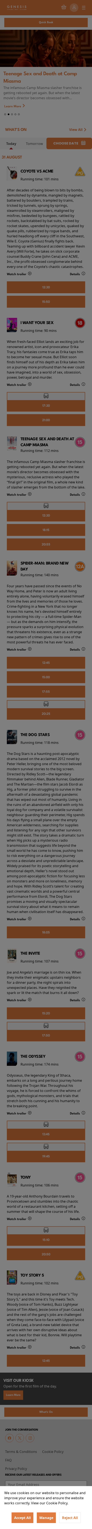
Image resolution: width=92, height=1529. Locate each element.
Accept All (22, 1517)
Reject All (70, 1517)
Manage (46, 1517)
